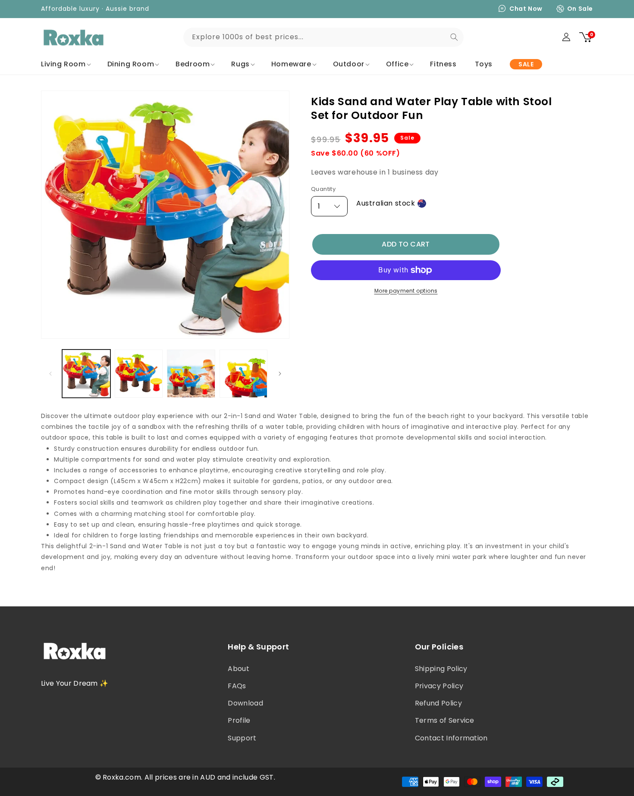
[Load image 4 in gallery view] (244, 374)
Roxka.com (122, 777)
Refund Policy (438, 703)
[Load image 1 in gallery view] (86, 374)
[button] (65, 64)
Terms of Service (444, 720)
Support (242, 738)
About (238, 669)
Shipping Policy (441, 669)
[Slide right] (279, 373)
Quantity (323, 189)
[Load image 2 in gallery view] (139, 374)
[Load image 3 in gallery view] (191, 374)
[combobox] (323, 37)
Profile (239, 720)
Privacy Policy (439, 686)
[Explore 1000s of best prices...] (454, 37)
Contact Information (451, 738)
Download (245, 703)
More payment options (406, 290)
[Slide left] (50, 373)
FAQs (237, 686)
